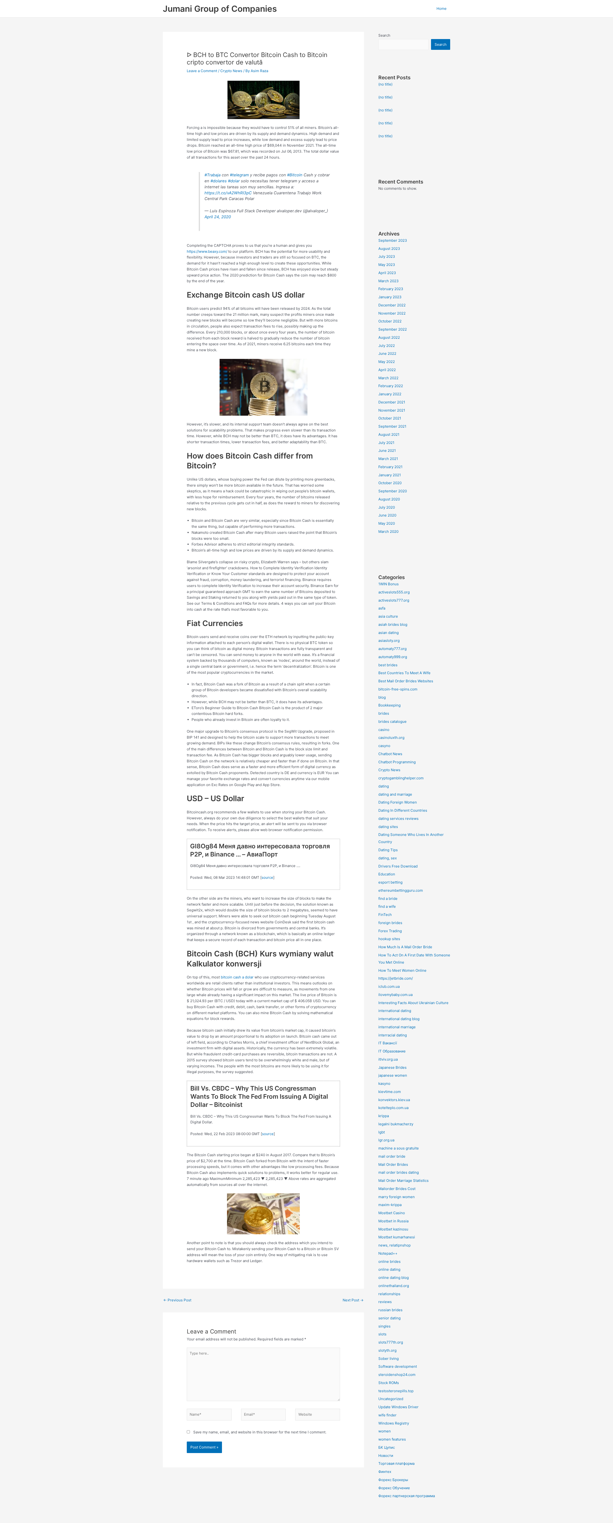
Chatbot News (390, 754)
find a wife (387, 906)
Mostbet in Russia (393, 1221)
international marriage (397, 1027)
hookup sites (389, 939)
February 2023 (390, 289)
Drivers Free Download (398, 866)
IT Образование (392, 1051)
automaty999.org (392, 657)
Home (442, 8)
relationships (389, 1294)
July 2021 (386, 442)
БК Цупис (386, 1447)
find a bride (387, 898)
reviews (385, 1301)
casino (383, 729)
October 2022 (390, 321)
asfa (381, 608)
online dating (389, 1269)
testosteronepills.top (396, 1391)
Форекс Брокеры (393, 1479)
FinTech (385, 914)
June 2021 (387, 450)
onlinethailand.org (393, 1285)
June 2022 (387, 353)
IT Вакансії (387, 1043)
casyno (384, 745)
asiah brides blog (392, 624)
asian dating (388, 632)
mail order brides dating (398, 1172)
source (267, 877)
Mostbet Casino (391, 1213)
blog (382, 697)
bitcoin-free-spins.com (397, 689)
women (384, 1431)
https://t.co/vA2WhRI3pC (228, 192)
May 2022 (386, 361)
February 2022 (390, 386)
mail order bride (391, 1156)
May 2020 (386, 523)
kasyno (384, 1083)
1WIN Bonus (388, 584)
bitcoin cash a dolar (237, 977)
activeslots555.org (394, 592)
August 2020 (389, 499)
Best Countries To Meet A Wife (404, 673)
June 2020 (387, 515)
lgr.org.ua (386, 1140)
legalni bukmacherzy (395, 1124)
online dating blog (393, 1277)
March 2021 (388, 458)
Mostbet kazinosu (393, 1229)
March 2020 (388, 531)
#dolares (218, 180)
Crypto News (231, 71)
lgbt (381, 1132)
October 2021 (389, 418)
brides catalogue (392, 721)
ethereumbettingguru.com (400, 890)
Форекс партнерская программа (406, 1496)
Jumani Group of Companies (220, 9)
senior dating (389, 1318)
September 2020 (392, 491)
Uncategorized (390, 1399)
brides (383, 713)
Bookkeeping (389, 705)
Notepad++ (387, 1253)
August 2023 (389, 248)
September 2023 (392, 240)
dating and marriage (395, 794)
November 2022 (392, 313)
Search (384, 35)
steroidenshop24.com (396, 1374)
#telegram (239, 174)
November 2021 (391, 410)
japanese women (392, 1075)
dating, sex (387, 858)
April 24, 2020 (217, 216)
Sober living (388, 1358)
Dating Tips (388, 850)
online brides (389, 1261)
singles (384, 1326)
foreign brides (390, 922)
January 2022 (389, 394)
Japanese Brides (392, 1067)
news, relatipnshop (394, 1245)
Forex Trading (390, 931)
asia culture (388, 616)
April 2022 (387, 370)
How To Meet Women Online (402, 970)
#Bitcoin (294, 174)
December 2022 (392, 305)
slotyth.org (387, 1350)
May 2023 (386, 264)
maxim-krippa (390, 1204)
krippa (383, 1116)
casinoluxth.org (391, 737)
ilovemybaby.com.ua (395, 994)
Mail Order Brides (393, 1164)
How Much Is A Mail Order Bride (405, 947)
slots (382, 1334)
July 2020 (386, 507)
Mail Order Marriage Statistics (403, 1180)
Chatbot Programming (397, 762)
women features (392, 1439)
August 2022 (389, 337)
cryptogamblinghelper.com (401, 778)
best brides (387, 665)
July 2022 (386, 345)
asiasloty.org (389, 640)
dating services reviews (398, 818)
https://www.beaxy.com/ (207, 251)
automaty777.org (392, 648)
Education (386, 874)
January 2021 (389, 475)
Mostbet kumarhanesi (396, 1237)
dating (383, 786)
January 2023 (390, 297)
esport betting (390, 882)
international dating (394, 1010)
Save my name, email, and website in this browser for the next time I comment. (259, 1432)
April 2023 (387, 272)
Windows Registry (393, 1423)
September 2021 (392, 426)
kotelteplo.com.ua (393, 1107)
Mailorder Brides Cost (396, 1188)
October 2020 (390, 483)
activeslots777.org (393, 600)
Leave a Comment (202, 71)
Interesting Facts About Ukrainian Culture (413, 1002)
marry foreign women (396, 1197)
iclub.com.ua (389, 986)
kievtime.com (389, 1091)
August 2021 (388, 434)
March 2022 (388, 378)
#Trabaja (212, 174)
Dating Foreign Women (397, 802)
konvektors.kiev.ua (394, 1100)
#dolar (234, 180)
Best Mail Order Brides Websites (405, 681)
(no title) (385, 84)
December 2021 (391, 402)
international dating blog (399, 1019)
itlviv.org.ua (388, 1059)
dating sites (388, 826)
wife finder (387, 1415)
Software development (397, 1366)
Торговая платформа (396, 1463)
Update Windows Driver (398, 1407)
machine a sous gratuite (398, 1148)
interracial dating (392, 1035)
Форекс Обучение (394, 1488)
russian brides (390, 1310)
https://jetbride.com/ (395, 978)
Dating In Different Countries (402, 810)
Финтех (384, 1471)
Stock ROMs (388, 1382)
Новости (385, 1455)
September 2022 (392, 329)
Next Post (353, 1300)
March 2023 (388, 281)
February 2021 (390, 467)
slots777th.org (390, 1342)
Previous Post (177, 1300)
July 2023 (386, 256)
